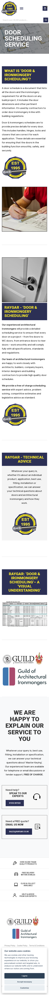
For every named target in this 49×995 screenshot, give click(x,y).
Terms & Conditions (36, 946)
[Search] (45, 20)
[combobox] (24, 20)
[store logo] (9, 8)
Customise (24, 988)
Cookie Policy (22, 946)
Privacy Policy (10, 946)
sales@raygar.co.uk (19, 832)
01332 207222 (14, 803)
